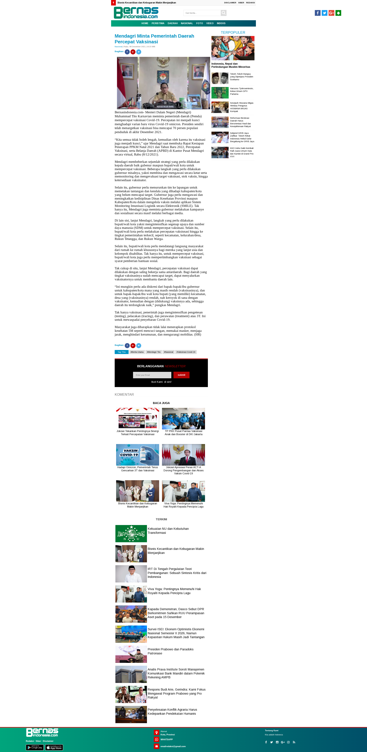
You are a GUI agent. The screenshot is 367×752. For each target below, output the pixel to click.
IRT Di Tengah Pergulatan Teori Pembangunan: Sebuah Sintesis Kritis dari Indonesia (165, 2)
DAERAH (173, 23)
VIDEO (210, 23)
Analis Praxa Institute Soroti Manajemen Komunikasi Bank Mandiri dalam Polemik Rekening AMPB (176, 673)
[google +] (331, 13)
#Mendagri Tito (154, 352)
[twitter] (324, 13)
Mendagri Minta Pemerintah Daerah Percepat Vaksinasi (154, 38)
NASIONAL (187, 23)
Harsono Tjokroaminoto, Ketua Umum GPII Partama (241, 91)
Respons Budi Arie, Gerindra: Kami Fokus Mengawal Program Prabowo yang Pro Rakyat (177, 693)
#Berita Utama (137, 352)
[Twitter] (138, 51)
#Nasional (168, 352)
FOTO (199, 23)
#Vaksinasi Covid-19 (186, 352)
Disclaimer (48, 741)
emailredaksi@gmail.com (173, 746)
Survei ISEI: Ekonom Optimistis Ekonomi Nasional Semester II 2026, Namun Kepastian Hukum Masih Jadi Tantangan (176, 633)
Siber (38, 741)
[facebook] (318, 13)
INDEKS (221, 23)
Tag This (122, 352)
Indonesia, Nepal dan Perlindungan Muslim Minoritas (230, 65)
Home (144, 23)
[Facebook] (127, 51)
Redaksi (30, 741)
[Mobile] (338, 13)
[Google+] (132, 51)
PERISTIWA (158, 23)
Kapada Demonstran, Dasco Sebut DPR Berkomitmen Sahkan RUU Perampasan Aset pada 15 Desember (176, 613)
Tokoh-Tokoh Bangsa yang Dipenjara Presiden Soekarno (241, 77)
